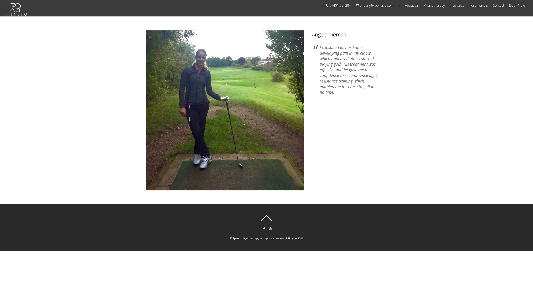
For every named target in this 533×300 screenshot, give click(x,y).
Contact (498, 5)
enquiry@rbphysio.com (376, 5)
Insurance (457, 5)
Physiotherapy (434, 5)
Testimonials (478, 5)
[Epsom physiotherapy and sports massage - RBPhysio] (16, 13)
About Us (412, 5)
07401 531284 (340, 5)
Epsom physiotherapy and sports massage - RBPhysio (265, 238)
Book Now (517, 5)
